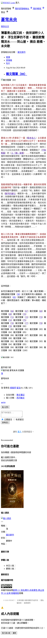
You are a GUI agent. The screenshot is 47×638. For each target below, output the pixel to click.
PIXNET (12, 600)
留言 (19, 388)
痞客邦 (13, 388)
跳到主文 (5, 26)
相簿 (8, 57)
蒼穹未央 (9, 19)
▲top (3, 402)
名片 (8, 63)
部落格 (9, 60)
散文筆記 (21, 395)
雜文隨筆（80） (16, 74)
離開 (14, 633)
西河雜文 (21, 398)
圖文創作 (22, 52)
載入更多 (5, 407)
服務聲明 (27, 603)
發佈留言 (5, 422)
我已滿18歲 (6, 633)
